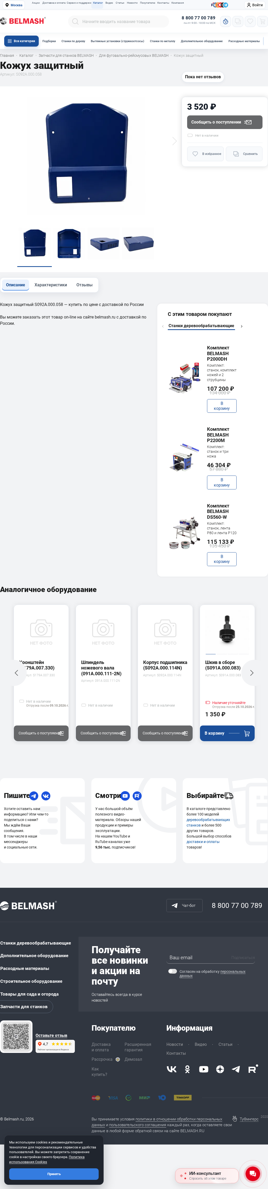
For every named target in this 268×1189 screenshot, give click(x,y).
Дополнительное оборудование (202, 41)
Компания (177, 2)
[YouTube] (125, 796)
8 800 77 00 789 (198, 18)
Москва (16, 5)
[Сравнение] (237, 21)
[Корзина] (262, 21)
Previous (162, 326)
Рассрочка (102, 1059)
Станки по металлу (162, 41)
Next (241, 326)
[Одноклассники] (187, 1069)
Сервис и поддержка (79, 2)
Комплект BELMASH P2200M (218, 434)
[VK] (46, 796)
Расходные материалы (244, 41)
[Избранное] (250, 21)
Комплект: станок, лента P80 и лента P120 (222, 528)
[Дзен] (220, 1069)
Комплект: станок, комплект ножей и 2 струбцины (222, 372)
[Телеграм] (225, 5)
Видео (109, 2)
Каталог (98, 2)
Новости (132, 2)
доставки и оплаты (203, 842)
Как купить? (99, 1072)
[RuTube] (137, 796)
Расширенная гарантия (138, 1047)
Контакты (163, 2)
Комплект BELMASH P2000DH (218, 353)
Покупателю (147, 2)
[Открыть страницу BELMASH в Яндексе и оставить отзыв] (16, 1036)
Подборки (49, 41)
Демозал (133, 1059)
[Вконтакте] (171, 1069)
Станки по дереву (73, 41)
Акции (36, 2)
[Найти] (75, 21)
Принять (54, 1174)
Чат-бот (189, 905)
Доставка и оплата (53, 2)
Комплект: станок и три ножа (217, 451)
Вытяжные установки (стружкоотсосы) (117, 41)
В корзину (222, 406)
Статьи (120, 2)
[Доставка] (228, 796)
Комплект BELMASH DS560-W (218, 511)
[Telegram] (33, 796)
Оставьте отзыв (51, 1035)
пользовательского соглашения (137, 1125)
